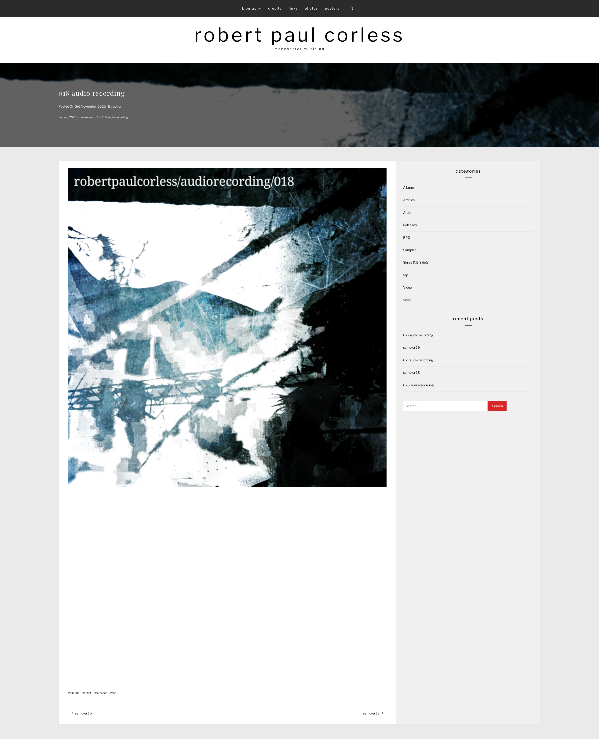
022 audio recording (418, 335)
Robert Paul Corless (299, 34)
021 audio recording (418, 360)
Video (407, 287)
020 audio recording (418, 385)
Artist (87, 693)
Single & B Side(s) (416, 262)
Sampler (409, 250)
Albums (74, 693)
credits (275, 8)
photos (311, 8)
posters (332, 8)
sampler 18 (411, 372)
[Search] (351, 8)
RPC (114, 693)
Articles (409, 200)
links (293, 8)
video (407, 300)
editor (117, 106)
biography (251, 8)
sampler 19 (411, 347)
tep (405, 275)
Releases (101, 693)
